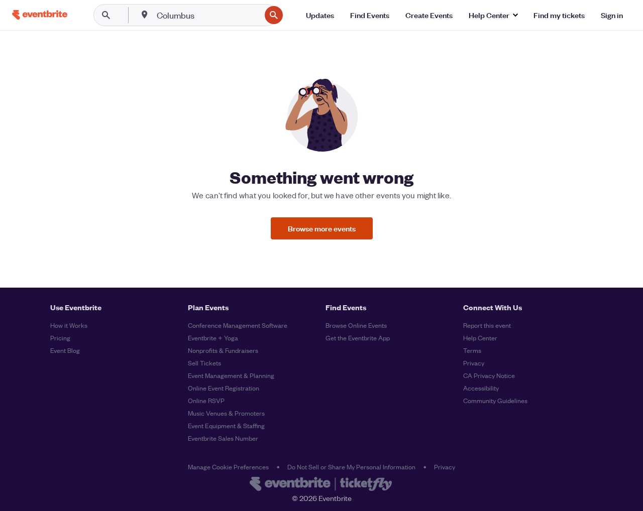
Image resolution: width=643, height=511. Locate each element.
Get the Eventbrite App (358, 337)
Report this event (487, 325)
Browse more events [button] (322, 228)
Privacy (473, 362)
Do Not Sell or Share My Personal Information (351, 466)
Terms (472, 350)
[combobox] (208, 15)
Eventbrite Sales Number (223, 438)
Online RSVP (206, 400)
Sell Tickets (204, 362)
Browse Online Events (356, 325)
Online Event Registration (223, 388)
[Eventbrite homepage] (321, 485)
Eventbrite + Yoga (213, 337)
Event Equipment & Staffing (226, 425)
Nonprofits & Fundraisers (223, 350)
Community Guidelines (495, 400)
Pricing (60, 337)
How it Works (68, 325)
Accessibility (481, 388)
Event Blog (65, 350)
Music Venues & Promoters (226, 413)
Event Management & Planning (231, 375)
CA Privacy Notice (489, 375)
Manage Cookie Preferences (228, 466)
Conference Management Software (237, 325)
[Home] (39, 15)
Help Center (480, 337)
